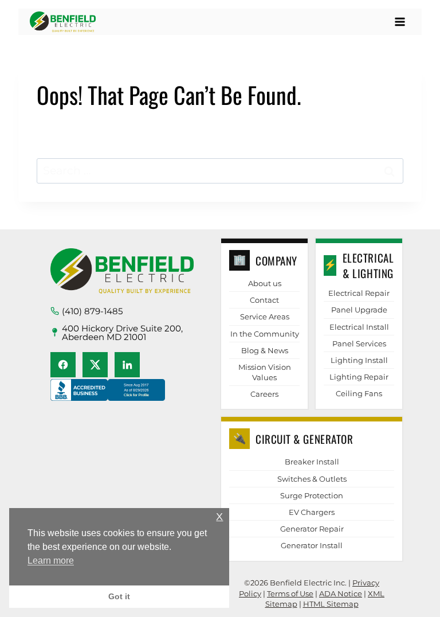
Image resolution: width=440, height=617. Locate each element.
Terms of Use (290, 593)
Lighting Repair (358, 376)
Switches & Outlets (312, 478)
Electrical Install (359, 326)
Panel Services (359, 343)
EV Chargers (312, 512)
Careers (264, 394)
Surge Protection (311, 495)
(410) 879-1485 (92, 311)
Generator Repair (312, 528)
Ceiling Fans (359, 393)
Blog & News (264, 350)
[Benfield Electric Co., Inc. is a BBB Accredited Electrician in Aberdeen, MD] (107, 401)
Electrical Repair (359, 293)
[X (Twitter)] (95, 364)
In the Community (264, 333)
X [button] (219, 517)
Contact (264, 299)
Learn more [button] (51, 560)
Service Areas (264, 316)
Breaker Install (312, 461)
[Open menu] (399, 21)
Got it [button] (119, 596)
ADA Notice (340, 593)
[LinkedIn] (127, 364)
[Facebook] (63, 364)
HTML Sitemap (331, 603)
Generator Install (312, 545)
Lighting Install (359, 360)
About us (264, 283)
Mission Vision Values (264, 372)
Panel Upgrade (359, 309)
